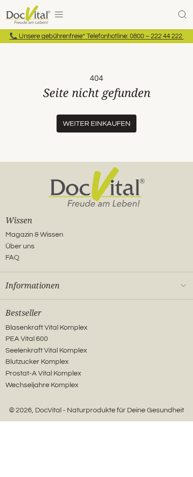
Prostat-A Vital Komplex (43, 373)
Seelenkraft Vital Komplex (46, 350)
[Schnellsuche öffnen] (182, 14)
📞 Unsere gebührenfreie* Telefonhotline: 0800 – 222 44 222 (96, 36)
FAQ (12, 257)
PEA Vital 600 (26, 338)
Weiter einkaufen (97, 123)
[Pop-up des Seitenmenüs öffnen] (58, 14)
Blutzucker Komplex (37, 361)
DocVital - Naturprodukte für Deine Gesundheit (109, 410)
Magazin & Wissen (34, 234)
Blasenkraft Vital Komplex (46, 327)
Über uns (20, 246)
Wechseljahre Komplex (42, 385)
